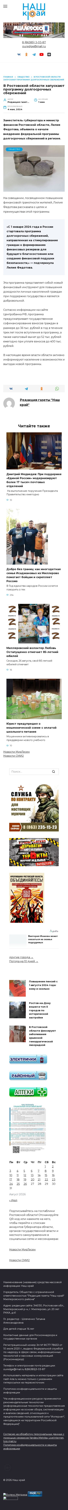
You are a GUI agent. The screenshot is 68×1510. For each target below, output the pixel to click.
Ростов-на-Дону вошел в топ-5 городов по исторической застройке (40, 1010)
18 (18, 1179)
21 (39, 1179)
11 (18, 1175)
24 (11, 1183)
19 (25, 1179)
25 (18, 1183)
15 (46, 1175)
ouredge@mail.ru (34, 46)
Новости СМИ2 (13, 755)
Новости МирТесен (16, 751)
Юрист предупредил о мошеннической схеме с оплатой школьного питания (31, 727)
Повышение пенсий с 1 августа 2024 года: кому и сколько (43, 985)
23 (53, 1179)
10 (10, 1175)
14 (39, 1175)
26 (25, 1183)
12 (25, 1175)
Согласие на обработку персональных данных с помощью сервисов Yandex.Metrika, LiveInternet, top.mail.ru (33, 1438)
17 (10, 1179)
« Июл (13, 1200)
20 (32, 1179)
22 (46, 1179)
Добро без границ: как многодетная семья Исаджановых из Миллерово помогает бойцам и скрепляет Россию (33, 575)
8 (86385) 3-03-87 (34, 42)
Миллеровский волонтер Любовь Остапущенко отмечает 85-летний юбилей (32, 652)
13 (32, 1175)
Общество (14, 149)
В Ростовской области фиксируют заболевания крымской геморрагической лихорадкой (42, 1036)
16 (53, 1175)
